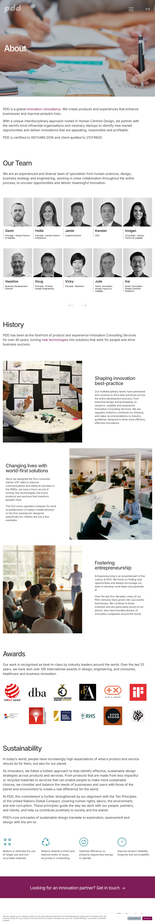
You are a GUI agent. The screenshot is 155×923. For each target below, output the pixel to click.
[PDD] (13, 12)
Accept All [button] (147, 918)
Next (83, 305)
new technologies (55, 340)
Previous (71, 305)
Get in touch (108, 887)
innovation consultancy (43, 109)
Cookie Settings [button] (134, 918)
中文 (147, 9)
